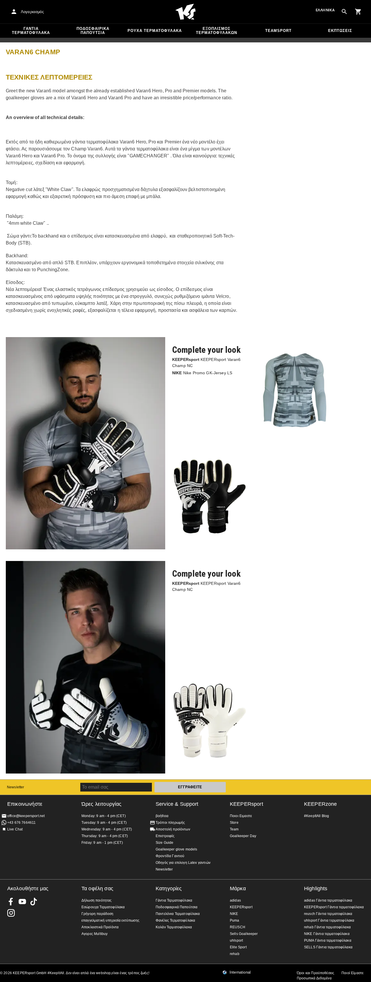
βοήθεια (162, 816)
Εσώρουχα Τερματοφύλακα (103, 907)
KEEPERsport (246, 804)
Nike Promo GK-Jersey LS (202, 373)
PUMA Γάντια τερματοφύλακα (327, 940)
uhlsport (236, 940)
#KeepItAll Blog (316, 816)
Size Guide (165, 843)
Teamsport (278, 30)
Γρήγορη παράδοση (97, 914)
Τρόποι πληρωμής (170, 823)
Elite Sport (238, 947)
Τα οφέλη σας (97, 888)
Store (234, 823)
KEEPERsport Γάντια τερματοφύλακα (334, 907)
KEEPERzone (320, 804)
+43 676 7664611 (21, 823)
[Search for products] (344, 11)
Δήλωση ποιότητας (96, 900)
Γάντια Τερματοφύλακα (31, 30)
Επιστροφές (165, 836)
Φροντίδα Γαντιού (170, 856)
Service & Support (177, 804)
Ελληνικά (325, 10)
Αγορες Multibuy (94, 934)
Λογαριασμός (32, 12)
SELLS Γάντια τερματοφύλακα (328, 947)
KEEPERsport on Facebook (11, 901)
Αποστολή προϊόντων (173, 829)
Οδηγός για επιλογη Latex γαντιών (183, 863)
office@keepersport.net (26, 816)
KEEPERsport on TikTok (33, 901)
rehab (234, 954)
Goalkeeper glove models (176, 849)
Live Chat (15, 829)
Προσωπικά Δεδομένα (314, 978)
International (240, 972)
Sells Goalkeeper (244, 934)
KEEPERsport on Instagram (11, 913)
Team (234, 829)
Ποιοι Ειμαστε (241, 816)
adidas (235, 900)
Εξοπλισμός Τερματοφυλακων (216, 30)
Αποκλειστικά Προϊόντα (100, 927)
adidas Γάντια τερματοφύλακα (328, 900)
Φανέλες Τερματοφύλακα (175, 920)
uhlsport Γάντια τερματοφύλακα (329, 920)
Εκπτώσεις (340, 30)
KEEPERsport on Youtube (22, 901)
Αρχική (185, 12)
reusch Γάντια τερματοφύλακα (328, 914)
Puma (234, 920)
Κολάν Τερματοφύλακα (174, 927)
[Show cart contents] (358, 11)
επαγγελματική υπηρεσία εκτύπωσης (110, 920)
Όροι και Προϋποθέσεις (315, 973)
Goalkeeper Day (243, 836)
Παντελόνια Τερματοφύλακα (178, 914)
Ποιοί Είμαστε (352, 973)
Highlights (316, 888)
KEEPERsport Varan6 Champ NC (206, 362)
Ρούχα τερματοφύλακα (155, 30)
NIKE (234, 914)
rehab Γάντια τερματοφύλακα (327, 927)
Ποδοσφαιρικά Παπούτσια (93, 30)
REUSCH (237, 927)
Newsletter (15, 787)
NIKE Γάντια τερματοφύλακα (327, 934)
